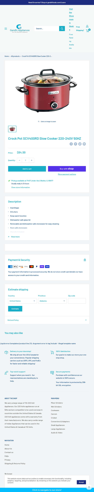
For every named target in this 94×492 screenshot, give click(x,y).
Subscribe (47, 257)
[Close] (73, 227)
